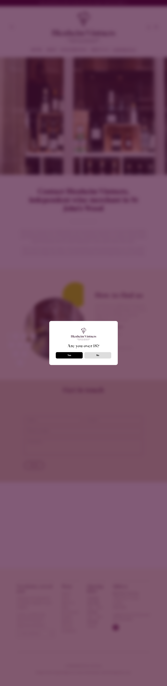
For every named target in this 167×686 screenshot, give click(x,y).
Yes (69, 355)
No (97, 355)
